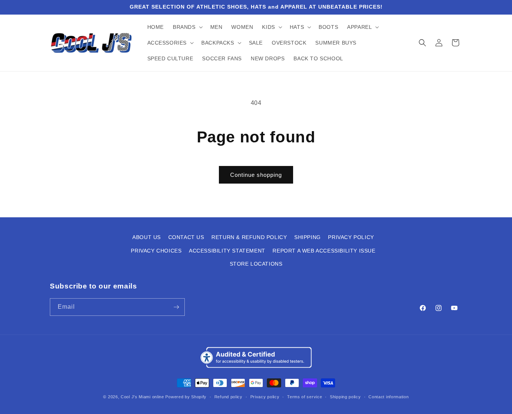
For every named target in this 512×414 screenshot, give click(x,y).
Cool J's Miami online (142, 397)
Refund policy (228, 397)
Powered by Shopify (186, 397)
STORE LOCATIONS (256, 264)
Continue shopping (256, 175)
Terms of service (304, 397)
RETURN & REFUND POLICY (249, 237)
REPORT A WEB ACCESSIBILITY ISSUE (323, 251)
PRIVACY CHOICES (156, 251)
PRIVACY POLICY (351, 237)
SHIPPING (307, 237)
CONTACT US (186, 237)
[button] (187, 27)
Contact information (388, 397)
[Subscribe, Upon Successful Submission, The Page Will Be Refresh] (176, 307)
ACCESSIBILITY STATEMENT (227, 251)
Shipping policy (345, 397)
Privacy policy (265, 397)
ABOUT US (146, 237)
